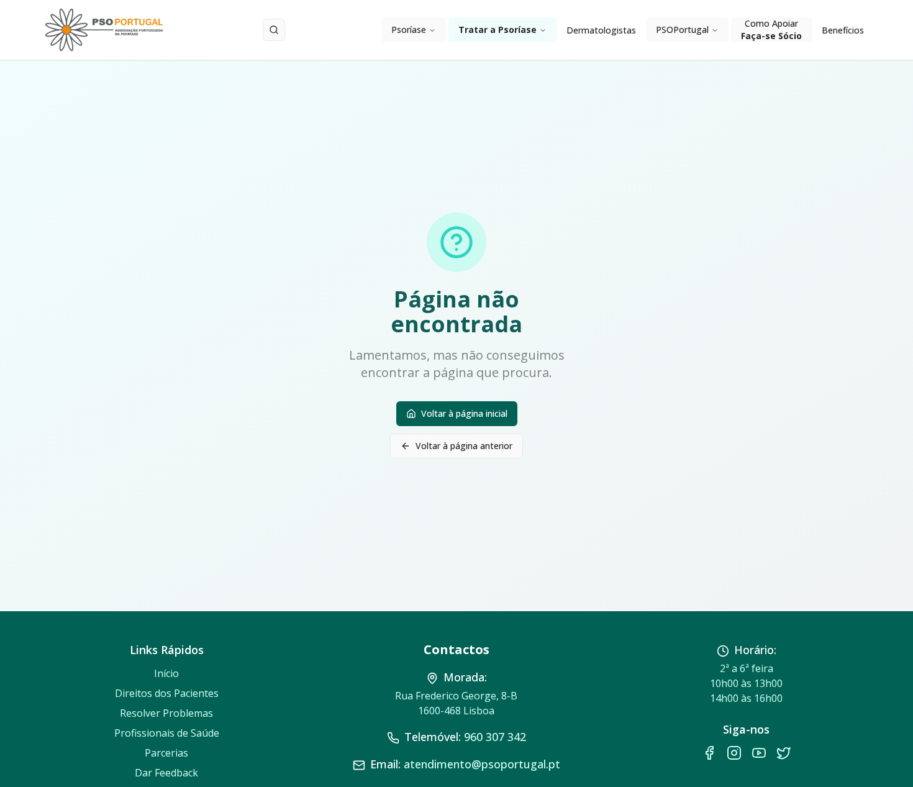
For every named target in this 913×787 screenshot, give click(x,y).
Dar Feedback (166, 773)
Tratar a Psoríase (497, 29)
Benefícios (843, 30)
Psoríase (408, 29)
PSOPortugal (682, 29)
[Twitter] (783, 752)
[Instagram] (734, 752)
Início (166, 673)
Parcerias (166, 753)
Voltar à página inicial (464, 413)
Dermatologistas (601, 30)
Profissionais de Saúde (166, 733)
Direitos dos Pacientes (167, 693)
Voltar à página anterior (464, 446)
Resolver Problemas (166, 713)
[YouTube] (759, 752)
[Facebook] (709, 752)
